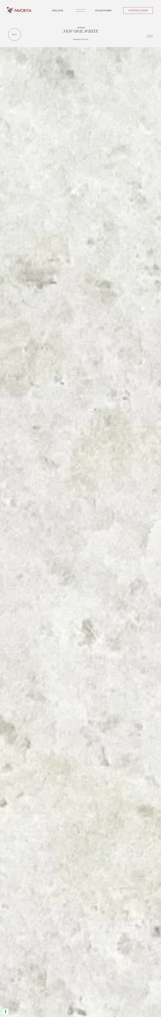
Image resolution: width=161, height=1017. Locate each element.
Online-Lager (138, 10)
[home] (19, 10)
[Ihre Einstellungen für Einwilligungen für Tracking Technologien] (5, 1011)
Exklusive (57, 10)
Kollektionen (103, 10)
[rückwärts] (14, 34)
